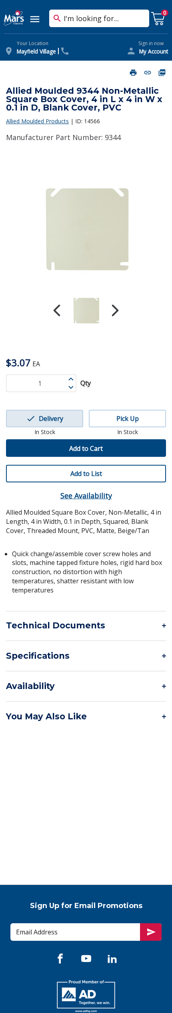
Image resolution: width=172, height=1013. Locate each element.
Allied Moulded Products (37, 121)
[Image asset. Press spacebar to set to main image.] (86, 311)
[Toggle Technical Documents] (86, 626)
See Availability (86, 495)
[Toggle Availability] (86, 686)
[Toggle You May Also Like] (86, 717)
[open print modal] (133, 73)
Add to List (86, 473)
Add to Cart (86, 448)
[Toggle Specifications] (86, 656)
